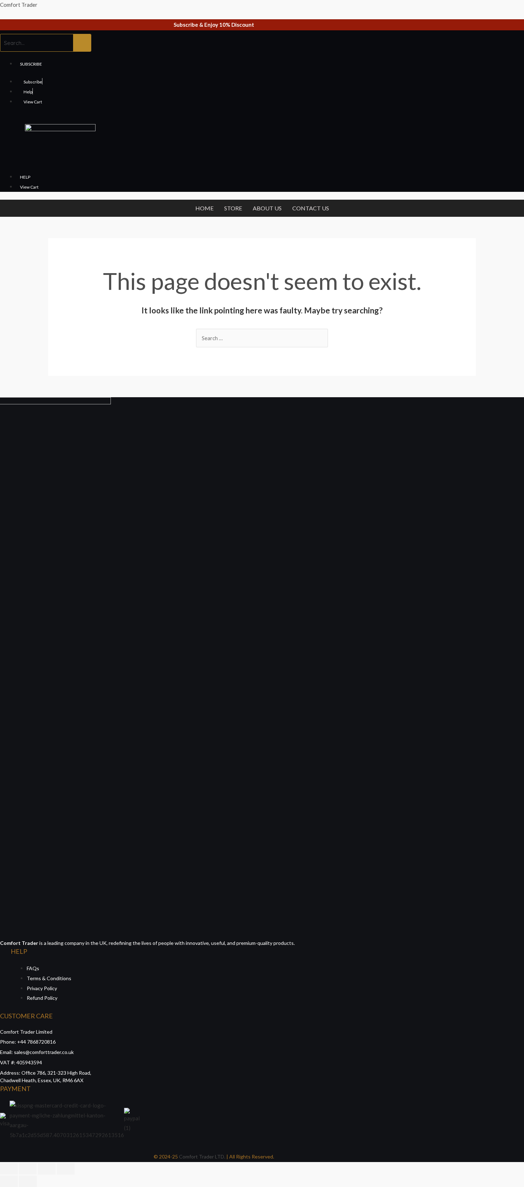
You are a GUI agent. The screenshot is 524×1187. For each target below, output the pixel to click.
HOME (204, 208)
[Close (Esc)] (9, 1169)
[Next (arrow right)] (28, 1181)
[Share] (28, 1169)
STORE (233, 208)
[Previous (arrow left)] (9, 1181)
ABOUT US (267, 208)
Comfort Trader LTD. (201, 1156)
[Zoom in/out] (66, 1169)
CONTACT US (310, 208)
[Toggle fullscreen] (47, 1169)
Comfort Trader (18, 4)
